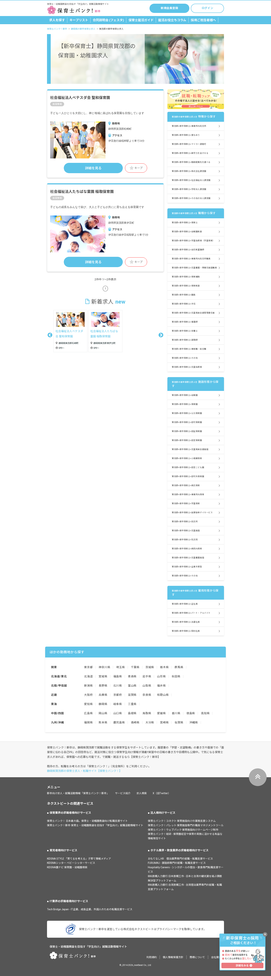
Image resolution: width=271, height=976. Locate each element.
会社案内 (216, 957)
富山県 (132, 685)
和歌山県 (163, 695)
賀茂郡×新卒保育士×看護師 (185, 322)
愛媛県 (161, 713)
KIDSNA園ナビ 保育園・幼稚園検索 (67, 867)
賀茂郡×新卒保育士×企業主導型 (187, 567)
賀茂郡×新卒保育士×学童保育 (186, 503)
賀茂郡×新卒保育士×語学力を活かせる (190, 153)
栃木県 (164, 667)
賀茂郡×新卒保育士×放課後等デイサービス (192, 512)
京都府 (117, 695)
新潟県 (88, 685)
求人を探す (57, 20)
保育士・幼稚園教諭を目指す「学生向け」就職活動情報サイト (88, 946)
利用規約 (151, 957)
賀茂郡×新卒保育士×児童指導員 (187, 367)
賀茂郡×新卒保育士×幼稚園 (185, 395)
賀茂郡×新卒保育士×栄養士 (185, 331)
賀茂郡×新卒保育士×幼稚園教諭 (187, 231)
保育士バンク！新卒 (57, 29)
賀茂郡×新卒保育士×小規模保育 (187, 458)
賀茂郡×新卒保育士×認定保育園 (187, 440)
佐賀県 (179, 722)
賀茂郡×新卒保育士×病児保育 (186, 485)
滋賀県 (132, 695)
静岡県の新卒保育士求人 (83, 29)
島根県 (132, 713)
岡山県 (103, 713)
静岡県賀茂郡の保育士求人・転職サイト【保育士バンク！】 (84, 771)
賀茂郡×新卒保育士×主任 (184, 304)
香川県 (176, 713)
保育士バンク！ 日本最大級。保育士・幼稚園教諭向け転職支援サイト (87, 820)
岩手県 (147, 676)
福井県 (161, 685)
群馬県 (179, 667)
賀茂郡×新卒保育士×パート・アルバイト (191, 613)
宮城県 (103, 676)
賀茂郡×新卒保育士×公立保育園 (187, 413)
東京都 (88, 667)
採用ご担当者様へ (203, 20)
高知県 (205, 713)
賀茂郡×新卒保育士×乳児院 (185, 539)
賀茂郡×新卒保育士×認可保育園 (187, 422)
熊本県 (103, 722)
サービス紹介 (123, 793)
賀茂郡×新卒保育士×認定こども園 (188, 467)
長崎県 (135, 722)
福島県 (117, 676)
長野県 (103, 685)
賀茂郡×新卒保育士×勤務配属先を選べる (191, 162)
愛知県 (88, 704)
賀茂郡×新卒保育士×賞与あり (186, 135)
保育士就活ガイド (141, 20)
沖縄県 (193, 722)
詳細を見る (93, 168)
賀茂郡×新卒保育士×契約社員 (186, 631)
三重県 (132, 704)
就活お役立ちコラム (172, 20)
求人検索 (141, 793)
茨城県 (149, 667)
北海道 (88, 676)
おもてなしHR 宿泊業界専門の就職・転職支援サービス (180, 858)
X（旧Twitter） (162, 793)
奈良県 (147, 695)
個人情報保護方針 (173, 957)
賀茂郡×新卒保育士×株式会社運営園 (189, 171)
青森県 (132, 676)
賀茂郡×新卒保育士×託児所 (185, 521)
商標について (197, 957)
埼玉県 (120, 667)
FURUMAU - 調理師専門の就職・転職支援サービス (177, 862)
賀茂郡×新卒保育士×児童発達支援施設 (190, 449)
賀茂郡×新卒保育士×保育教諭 (186, 286)
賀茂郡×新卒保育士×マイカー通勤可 (189, 144)
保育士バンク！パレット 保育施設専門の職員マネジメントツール (185, 825)
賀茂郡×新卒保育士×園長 (184, 295)
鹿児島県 (119, 722)
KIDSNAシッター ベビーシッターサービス (71, 862)
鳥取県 (147, 713)
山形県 (161, 676)
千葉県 (135, 667)
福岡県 (88, 722)
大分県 (149, 722)
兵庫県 (103, 695)
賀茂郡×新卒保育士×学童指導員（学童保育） (193, 240)
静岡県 (103, 704)
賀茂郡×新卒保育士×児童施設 (186, 530)
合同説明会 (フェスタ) (108, 20)
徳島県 (190, 713)
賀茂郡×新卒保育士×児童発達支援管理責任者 (193, 313)
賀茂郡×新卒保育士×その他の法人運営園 (191, 198)
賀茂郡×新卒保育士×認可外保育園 (188, 476)
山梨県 (147, 685)
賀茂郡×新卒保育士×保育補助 (186, 277)
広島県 (88, 713)
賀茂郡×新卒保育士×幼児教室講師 (188, 250)
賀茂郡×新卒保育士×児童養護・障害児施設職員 (194, 268)
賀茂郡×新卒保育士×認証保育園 (187, 431)
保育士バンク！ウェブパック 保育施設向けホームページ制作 (183, 829)
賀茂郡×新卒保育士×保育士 (185, 222)
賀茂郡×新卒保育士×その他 (185, 358)
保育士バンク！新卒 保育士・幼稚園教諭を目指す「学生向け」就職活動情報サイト (95, 825)
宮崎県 (164, 722)
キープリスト (79, 20)
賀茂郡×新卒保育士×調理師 (185, 340)
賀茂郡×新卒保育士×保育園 (185, 404)
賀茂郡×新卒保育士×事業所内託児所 (189, 126)
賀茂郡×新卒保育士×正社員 (185, 604)
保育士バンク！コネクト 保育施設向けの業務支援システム (182, 820)
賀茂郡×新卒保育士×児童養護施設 (188, 558)
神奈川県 (104, 667)
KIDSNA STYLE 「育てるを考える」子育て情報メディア (79, 858)
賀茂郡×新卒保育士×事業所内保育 (188, 494)
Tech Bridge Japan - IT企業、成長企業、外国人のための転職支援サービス (89, 909)
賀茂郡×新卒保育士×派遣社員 (186, 622)
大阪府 (88, 695)
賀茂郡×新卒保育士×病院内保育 (187, 549)
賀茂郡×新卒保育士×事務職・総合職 (189, 349)
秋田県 (176, 676)
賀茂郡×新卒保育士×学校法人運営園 (189, 189)
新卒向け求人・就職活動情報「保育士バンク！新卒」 (78, 793)
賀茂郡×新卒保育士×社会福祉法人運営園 (191, 180)
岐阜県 (117, 704)
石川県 (117, 685)
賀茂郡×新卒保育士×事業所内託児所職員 (191, 259)
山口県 (117, 713)
